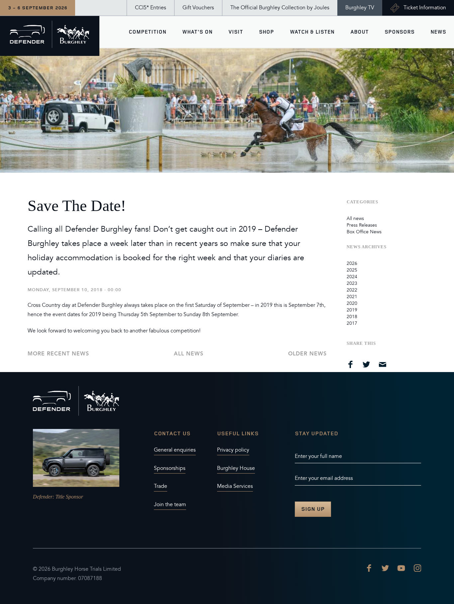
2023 (352, 283)
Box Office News (364, 232)
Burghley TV (359, 7)
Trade (160, 486)
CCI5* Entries (150, 7)
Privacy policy (233, 450)
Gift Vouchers (198, 7)
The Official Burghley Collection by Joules (279, 7)
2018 (352, 316)
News (438, 32)
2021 (352, 297)
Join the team (170, 504)
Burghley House (236, 468)
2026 (352, 263)
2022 (352, 290)
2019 (352, 310)
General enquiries (175, 450)
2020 (352, 303)
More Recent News (58, 353)
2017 (352, 323)
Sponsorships (169, 468)
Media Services (235, 486)
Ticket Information (424, 7)
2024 (352, 277)
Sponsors (399, 32)
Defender (43, 497)
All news (188, 353)
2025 (352, 270)
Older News (307, 353)
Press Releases (362, 225)
